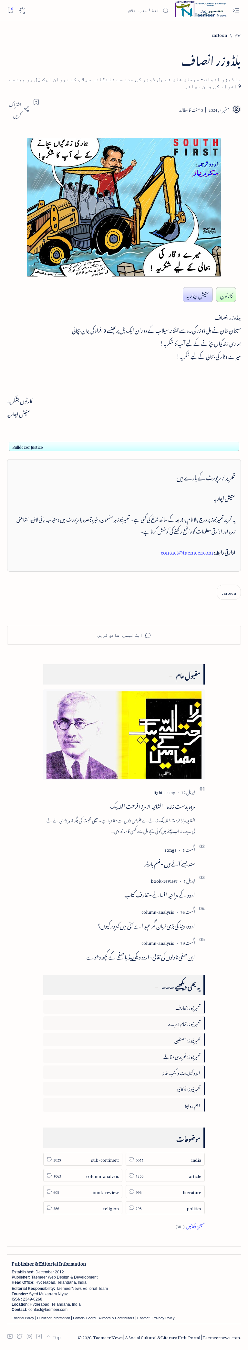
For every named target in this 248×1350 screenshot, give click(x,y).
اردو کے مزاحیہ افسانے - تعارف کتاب (159, 894)
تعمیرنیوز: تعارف (187, 1006)
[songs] (170, 849)
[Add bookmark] (36, 102)
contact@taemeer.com (187, 551)
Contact (143, 1318)
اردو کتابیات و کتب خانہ (181, 1072)
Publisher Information (53, 1318)
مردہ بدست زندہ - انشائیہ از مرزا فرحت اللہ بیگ (152, 805)
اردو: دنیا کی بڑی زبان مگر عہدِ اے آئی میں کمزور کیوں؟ (146, 925)
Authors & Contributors (116, 1318)
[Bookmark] (10, 10)
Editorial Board (84, 1318)
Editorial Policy (23, 1318)
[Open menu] (236, 10)
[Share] (18, 109)
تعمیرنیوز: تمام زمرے (184, 1023)
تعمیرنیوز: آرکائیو (188, 1088)
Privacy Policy (163, 1318)
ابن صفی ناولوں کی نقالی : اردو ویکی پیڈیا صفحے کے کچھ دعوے (141, 956)
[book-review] (164, 880)
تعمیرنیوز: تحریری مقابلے (181, 1055)
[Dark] (22, 10)
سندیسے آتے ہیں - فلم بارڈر (170, 862)
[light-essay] (164, 791)
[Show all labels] (190, 1225)
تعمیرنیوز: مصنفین (187, 1039)
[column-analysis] (157, 911)
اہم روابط (192, 1104)
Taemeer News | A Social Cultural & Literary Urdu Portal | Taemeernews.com (166, 1336)
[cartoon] (229, 592)
